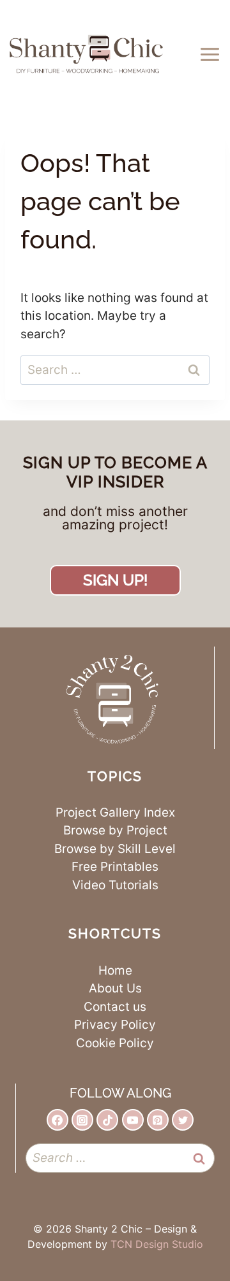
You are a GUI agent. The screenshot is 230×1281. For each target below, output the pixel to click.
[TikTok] (107, 1120)
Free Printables (115, 866)
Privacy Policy (115, 1024)
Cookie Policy (115, 1043)
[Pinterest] (158, 1120)
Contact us (115, 1006)
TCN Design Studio (157, 1244)
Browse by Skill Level (115, 848)
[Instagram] (82, 1120)
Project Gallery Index (115, 812)
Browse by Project (115, 830)
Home (115, 970)
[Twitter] (183, 1120)
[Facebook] (57, 1120)
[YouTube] (133, 1120)
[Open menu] (212, 54)
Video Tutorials (115, 885)
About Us (115, 988)
